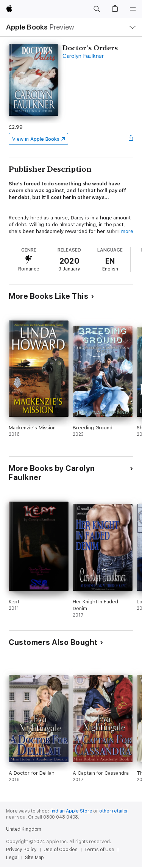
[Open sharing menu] (131, 138)
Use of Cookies (60, 849)
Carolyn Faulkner (83, 56)
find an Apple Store (71, 811)
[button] (96, 9)
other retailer (113, 811)
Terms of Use (99, 849)
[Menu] (133, 9)
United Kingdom (23, 829)
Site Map (34, 857)
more (127, 231)
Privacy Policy (21, 849)
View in (35, 139)
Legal (12, 857)
